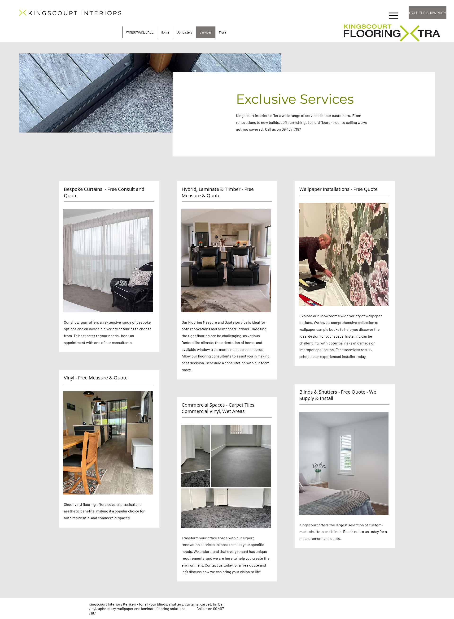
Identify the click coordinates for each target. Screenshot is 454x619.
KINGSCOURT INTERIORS (75, 13)
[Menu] (393, 15)
